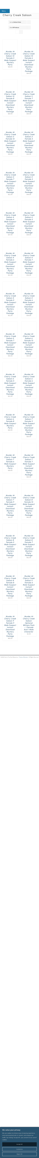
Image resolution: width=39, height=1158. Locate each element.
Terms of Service (23, 657)
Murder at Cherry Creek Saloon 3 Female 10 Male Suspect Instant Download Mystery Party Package (10, 142)
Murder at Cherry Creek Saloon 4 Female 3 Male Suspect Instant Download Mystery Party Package (29, 182)
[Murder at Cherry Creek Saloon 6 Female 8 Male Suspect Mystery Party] (10, 404)
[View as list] (21, 32)
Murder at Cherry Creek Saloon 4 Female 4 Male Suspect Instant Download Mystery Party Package (10, 223)
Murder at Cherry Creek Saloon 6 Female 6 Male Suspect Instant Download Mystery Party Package (29, 384)
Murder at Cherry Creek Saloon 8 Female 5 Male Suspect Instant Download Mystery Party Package (10, 545)
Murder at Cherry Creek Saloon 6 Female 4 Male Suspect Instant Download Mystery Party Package (10, 384)
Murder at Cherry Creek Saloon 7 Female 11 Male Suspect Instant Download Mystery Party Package (29, 424)
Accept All (19, 1144)
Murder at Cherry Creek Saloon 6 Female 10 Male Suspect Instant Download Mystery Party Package (29, 344)
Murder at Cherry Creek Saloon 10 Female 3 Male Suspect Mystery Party (10, 58)
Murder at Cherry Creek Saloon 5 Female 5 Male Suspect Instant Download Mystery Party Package (10, 303)
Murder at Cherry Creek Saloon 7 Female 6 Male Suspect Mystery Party (10, 461)
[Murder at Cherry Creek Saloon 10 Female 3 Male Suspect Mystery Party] (10, 40)
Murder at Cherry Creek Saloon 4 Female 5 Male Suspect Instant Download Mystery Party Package (29, 223)
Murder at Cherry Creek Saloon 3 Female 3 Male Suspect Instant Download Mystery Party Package (29, 142)
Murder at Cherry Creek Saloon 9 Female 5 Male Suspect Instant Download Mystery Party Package (29, 586)
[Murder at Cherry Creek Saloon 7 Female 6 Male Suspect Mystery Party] (10, 444)
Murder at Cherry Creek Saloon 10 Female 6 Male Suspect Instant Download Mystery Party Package (29, 61)
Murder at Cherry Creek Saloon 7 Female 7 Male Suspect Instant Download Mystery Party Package (29, 465)
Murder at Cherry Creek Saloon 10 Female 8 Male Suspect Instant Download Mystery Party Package (10, 102)
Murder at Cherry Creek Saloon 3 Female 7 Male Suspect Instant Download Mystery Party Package (10, 182)
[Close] (37, 1128)
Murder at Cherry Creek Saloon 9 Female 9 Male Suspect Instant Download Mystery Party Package (10, 626)
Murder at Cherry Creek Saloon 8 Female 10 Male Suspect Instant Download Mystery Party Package (29, 505)
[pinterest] (20, 660)
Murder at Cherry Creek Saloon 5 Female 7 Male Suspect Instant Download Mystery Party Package (10, 344)
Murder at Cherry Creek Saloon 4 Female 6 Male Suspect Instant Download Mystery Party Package (10, 263)
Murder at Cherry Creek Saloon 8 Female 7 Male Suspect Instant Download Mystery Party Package (29, 545)
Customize (19, 1149)
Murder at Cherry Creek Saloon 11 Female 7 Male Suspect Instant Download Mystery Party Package (29, 102)
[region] (19, 1142)
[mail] (23, 660)
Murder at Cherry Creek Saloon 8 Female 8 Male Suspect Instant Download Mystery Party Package (10, 586)
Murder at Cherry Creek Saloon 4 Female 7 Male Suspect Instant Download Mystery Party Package (29, 263)
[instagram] (18, 660)
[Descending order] (29, 22)
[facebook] (15, 660)
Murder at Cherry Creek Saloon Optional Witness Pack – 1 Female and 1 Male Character (29, 624)
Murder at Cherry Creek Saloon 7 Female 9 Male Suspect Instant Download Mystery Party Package (10, 505)
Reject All (19, 1154)
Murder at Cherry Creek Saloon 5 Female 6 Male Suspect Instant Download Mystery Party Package (29, 303)
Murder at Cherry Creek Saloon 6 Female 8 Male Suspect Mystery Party (10, 421)
